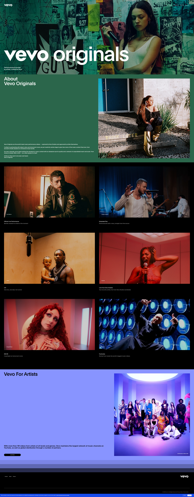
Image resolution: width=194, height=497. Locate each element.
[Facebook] (9, 492)
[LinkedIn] (18, 492)
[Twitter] (15, 492)
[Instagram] (12, 492)
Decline (184, 495)
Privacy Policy (180, 492)
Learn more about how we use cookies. (62, 495)
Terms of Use (185, 492)
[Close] (192, 495)
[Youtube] (6, 492)
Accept (189, 495)
